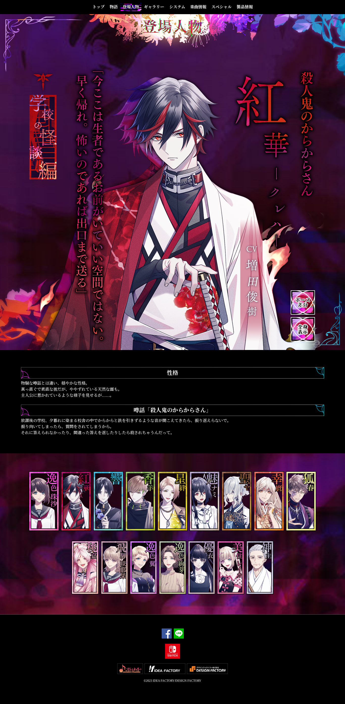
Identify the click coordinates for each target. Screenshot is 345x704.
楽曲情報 (198, 7)
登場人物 (131, 7)
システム (177, 7)
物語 (114, 7)
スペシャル (221, 7)
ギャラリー (154, 7)
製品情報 (245, 7)
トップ (98, 7)
